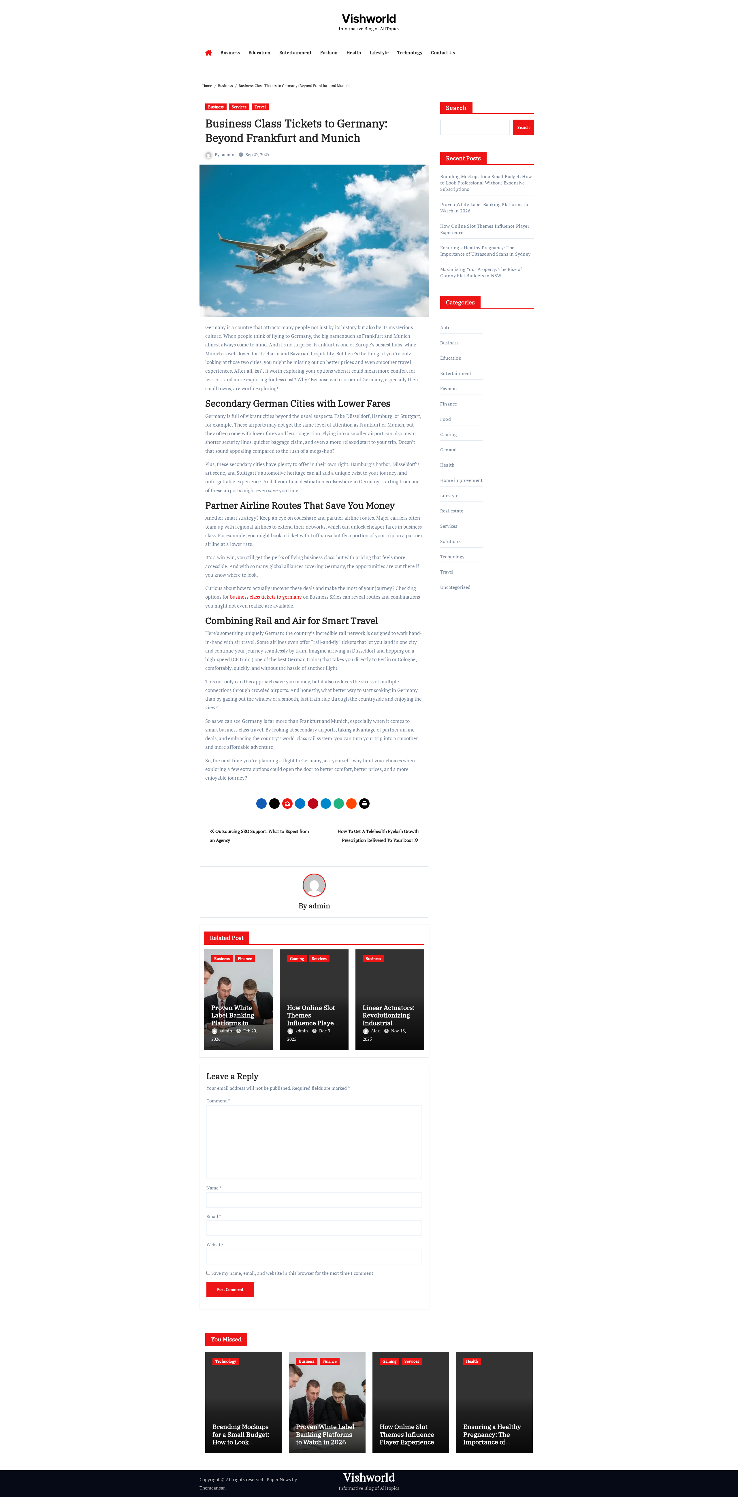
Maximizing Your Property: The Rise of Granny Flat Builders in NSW (481, 272)
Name (213, 1188)
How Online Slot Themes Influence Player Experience (312, 1018)
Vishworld (369, 19)
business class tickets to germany (266, 596)
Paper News (279, 1479)
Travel (260, 107)
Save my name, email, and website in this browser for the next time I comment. (292, 1273)
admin (228, 154)
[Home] (208, 52)
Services (239, 107)
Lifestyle (379, 52)
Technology (409, 52)
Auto (445, 327)
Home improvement (461, 480)
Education (259, 52)
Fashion (329, 52)
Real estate (451, 511)
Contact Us (443, 52)
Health (354, 52)
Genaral (448, 449)
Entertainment (295, 52)
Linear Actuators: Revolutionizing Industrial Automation (389, 1018)
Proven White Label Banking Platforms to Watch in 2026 (232, 1018)
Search (456, 108)
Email (213, 1216)
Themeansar (212, 1488)
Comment (218, 1101)
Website (214, 1244)
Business (230, 52)
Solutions (450, 541)
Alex (376, 1031)
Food (445, 419)
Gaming (297, 958)
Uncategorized (455, 587)
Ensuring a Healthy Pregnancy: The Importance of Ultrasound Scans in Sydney (485, 250)
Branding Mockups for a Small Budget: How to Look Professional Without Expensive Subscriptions (486, 182)
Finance (245, 958)
